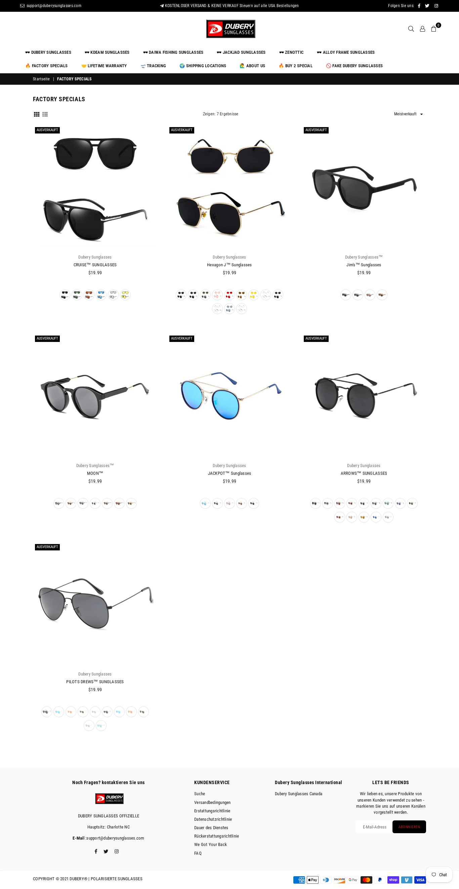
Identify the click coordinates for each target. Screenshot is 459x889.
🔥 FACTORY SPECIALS (46, 65)
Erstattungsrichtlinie (212, 810)
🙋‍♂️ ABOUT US (252, 65)
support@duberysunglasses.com (53, 5)
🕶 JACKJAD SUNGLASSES (241, 52)
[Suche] (411, 29)
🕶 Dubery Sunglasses (48, 52)
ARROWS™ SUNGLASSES (364, 473)
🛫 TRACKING (153, 65)
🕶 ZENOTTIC (291, 52)
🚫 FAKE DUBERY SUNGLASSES (354, 65)
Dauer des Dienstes (211, 827)
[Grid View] (36, 114)
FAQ (198, 853)
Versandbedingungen (212, 802)
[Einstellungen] (422, 29)
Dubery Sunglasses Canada (298, 793)
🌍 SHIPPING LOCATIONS (202, 65)
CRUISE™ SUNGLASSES (95, 264)
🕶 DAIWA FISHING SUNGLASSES (173, 52)
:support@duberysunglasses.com (114, 838)
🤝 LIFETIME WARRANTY (104, 65)
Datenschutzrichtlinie (213, 819)
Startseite (41, 79)
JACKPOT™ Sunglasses (229, 473)
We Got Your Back (210, 844)
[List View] (45, 114)
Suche (199, 793)
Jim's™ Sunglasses (363, 264)
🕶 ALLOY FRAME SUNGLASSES (346, 52)
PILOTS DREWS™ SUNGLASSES (95, 681)
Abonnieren (409, 827)
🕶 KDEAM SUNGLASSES (107, 52)
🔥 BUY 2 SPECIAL (295, 65)
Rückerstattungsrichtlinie (216, 836)
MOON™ (95, 473)
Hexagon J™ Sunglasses (229, 264)
